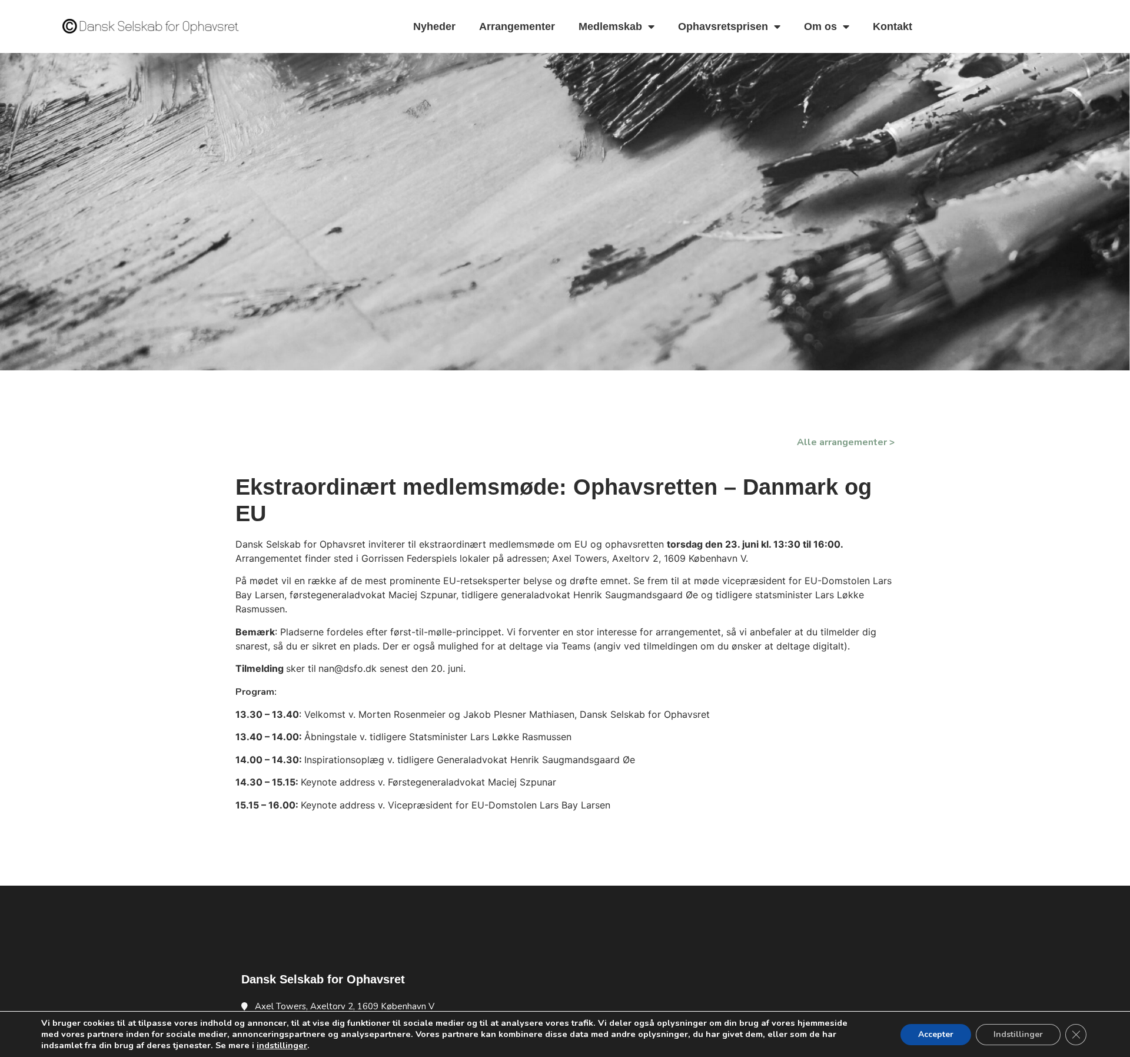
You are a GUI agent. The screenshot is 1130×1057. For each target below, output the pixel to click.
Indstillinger (1018, 1034)
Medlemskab (610, 26)
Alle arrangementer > (846, 442)
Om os (820, 26)
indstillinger (282, 1045)
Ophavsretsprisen (723, 26)
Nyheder (434, 26)
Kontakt (892, 26)
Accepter (935, 1034)
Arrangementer (517, 26)
